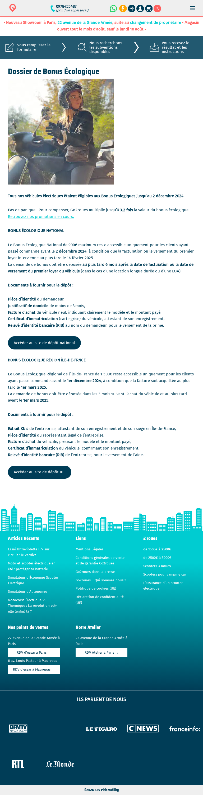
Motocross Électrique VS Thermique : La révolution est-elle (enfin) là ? (32, 606)
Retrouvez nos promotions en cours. (41, 216)
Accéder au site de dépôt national (44, 342)
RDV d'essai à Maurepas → (34, 669)
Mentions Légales (89, 549)
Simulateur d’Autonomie (27, 592)
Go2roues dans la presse (95, 572)
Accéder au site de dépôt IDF (39, 472)
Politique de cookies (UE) (96, 588)
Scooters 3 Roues (157, 566)
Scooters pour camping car (164, 574)
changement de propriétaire (155, 22)
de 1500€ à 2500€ (157, 549)
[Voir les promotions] (122, 8)
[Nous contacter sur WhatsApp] (113, 8)
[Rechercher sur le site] (157, 8)
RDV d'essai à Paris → (34, 652)
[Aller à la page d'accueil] (29, 11)
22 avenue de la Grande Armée (85, 22)
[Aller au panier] (149, 8)
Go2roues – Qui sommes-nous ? (101, 580)
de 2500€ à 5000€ (157, 558)
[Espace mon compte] (140, 8)
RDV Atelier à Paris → (102, 652)
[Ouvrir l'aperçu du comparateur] (132, 8)
